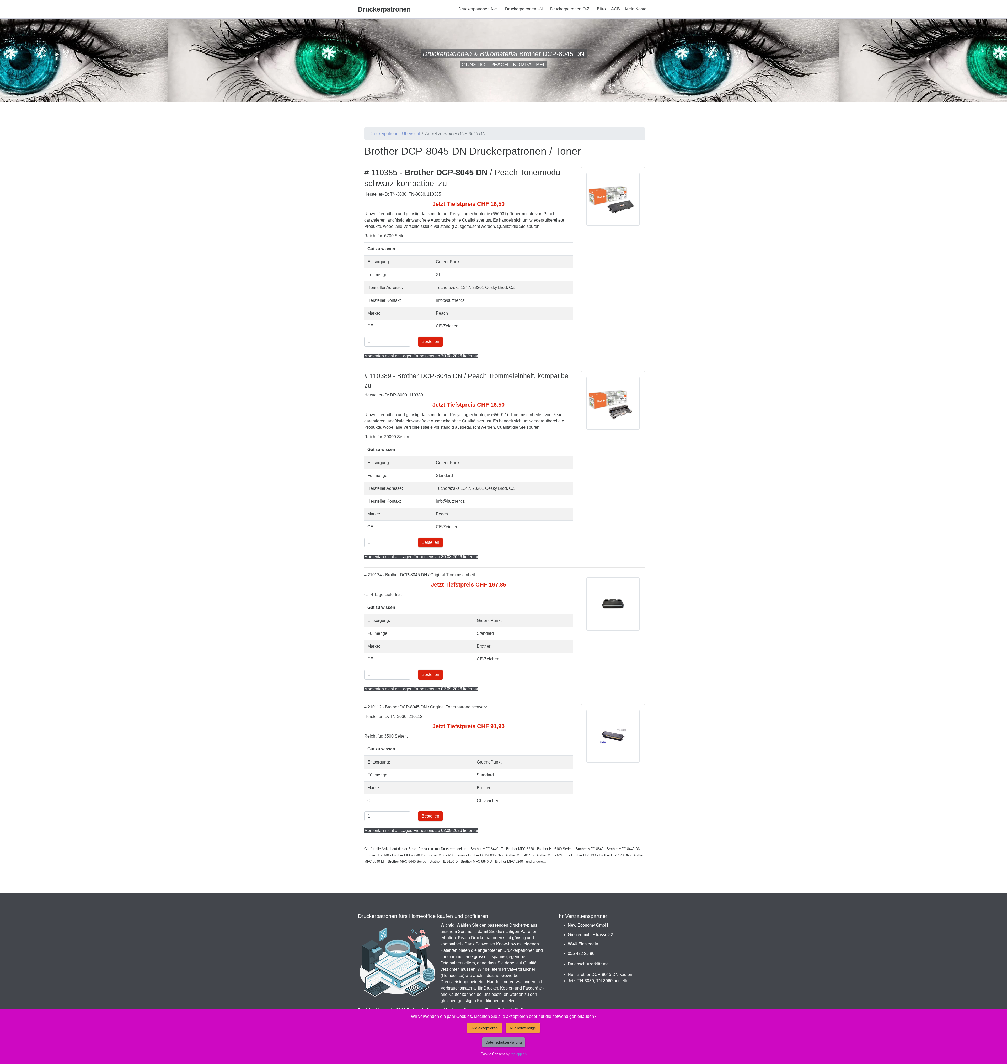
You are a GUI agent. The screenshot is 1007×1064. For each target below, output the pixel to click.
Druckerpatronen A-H (478, 9)
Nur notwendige (523, 1028)
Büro (601, 9)
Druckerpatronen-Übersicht (394, 133)
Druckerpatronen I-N (524, 9)
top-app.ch (519, 1054)
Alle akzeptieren (484, 1028)
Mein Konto (635, 9)
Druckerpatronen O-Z (570, 9)
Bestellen (430, 341)
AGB (615, 9)
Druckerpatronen (384, 9)
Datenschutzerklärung (588, 964)
